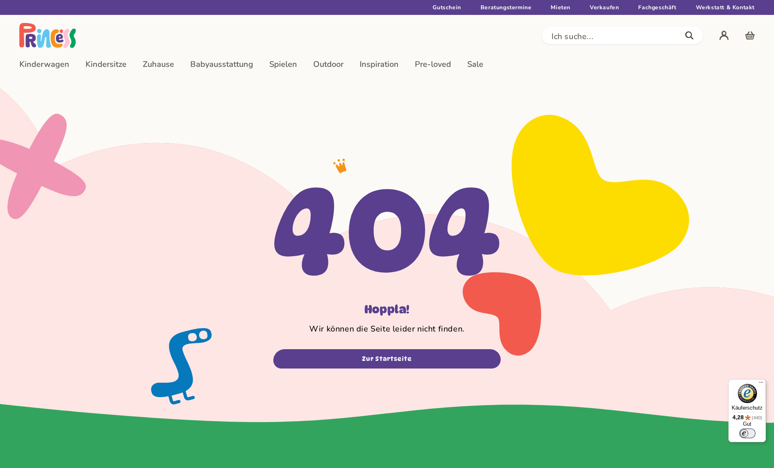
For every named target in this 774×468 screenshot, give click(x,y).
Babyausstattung (221, 64)
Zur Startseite (387, 358)
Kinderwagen (44, 64)
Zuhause (158, 64)
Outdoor (328, 64)
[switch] (747, 433)
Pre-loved (433, 64)
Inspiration (379, 64)
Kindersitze (106, 64)
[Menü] (761, 384)
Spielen (283, 64)
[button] (622, 35)
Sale (475, 64)
